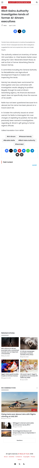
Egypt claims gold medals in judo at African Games (10, 375)
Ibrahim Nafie (10, 140)
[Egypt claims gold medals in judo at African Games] (10, 366)
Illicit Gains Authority (27, 140)
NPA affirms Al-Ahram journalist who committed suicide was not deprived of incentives (10, 351)
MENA (5, 25)
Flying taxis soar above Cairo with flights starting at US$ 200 (18, 415)
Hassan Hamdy (26, 136)
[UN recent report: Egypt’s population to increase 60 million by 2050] (29, 366)
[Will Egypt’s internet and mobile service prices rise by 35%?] (6, 425)
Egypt (4, 7)
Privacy (33, 457)
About (6, 457)
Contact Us (19, 457)
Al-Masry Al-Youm (23, 454)
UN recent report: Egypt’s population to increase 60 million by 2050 (29, 375)
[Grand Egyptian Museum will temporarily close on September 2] (6, 433)
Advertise (11, 457)
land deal (20, 144)
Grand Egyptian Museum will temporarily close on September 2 (24, 432)
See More (19, 440)
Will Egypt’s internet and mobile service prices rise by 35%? (23, 424)
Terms (19, 459)
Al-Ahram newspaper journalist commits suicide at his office (27, 353)
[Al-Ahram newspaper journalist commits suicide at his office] (29, 343)
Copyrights (26, 457)
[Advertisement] (19, 249)
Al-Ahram (11, 136)
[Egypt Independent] (19, 2)
